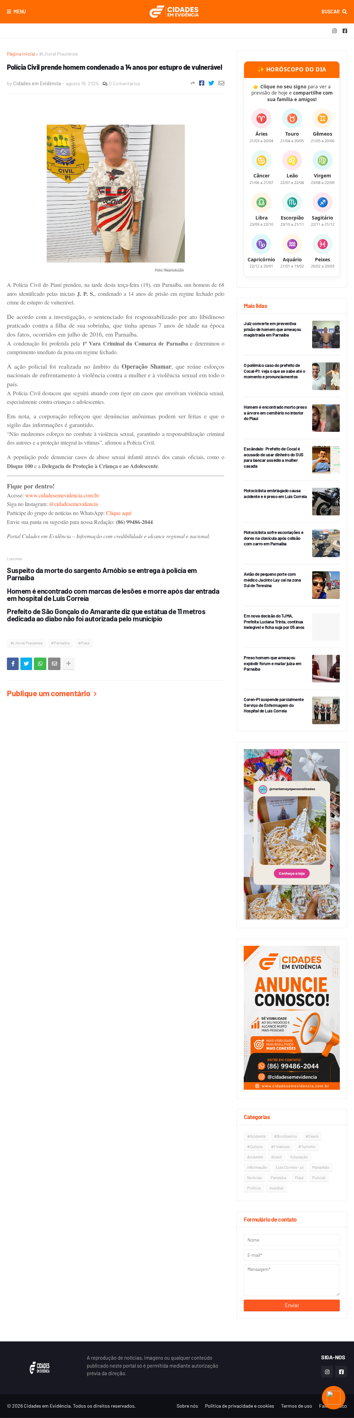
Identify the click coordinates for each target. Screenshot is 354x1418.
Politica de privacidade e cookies (239, 1406)
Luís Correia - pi (290, 1167)
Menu (19, 11)
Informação (257, 1167)
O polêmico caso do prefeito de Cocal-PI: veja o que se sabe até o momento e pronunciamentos (274, 371)
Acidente (255, 1156)
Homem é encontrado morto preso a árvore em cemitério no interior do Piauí (275, 412)
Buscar (331, 11)
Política (254, 1187)
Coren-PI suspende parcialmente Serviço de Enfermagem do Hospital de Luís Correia (274, 705)
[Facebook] (201, 83)
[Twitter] (211, 83)
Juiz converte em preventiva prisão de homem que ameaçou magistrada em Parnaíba (272, 329)
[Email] (221, 83)
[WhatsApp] (40, 664)
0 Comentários (124, 83)
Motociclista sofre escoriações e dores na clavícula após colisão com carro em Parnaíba (273, 538)
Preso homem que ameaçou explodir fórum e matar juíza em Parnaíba (272, 663)
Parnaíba (278, 1177)
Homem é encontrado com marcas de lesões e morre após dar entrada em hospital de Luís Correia (113, 594)
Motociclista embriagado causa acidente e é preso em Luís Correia (275, 493)
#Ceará (312, 1136)
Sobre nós (187, 1406)
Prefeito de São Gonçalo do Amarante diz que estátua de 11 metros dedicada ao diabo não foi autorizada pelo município (106, 615)
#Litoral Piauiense (58, 54)
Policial (318, 1177)
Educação (299, 1156)
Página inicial (21, 54)
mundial (276, 1187)
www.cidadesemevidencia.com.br (62, 495)
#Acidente (256, 1136)
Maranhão (320, 1167)
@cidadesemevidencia (73, 503)
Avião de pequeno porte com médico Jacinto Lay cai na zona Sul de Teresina (272, 580)
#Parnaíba (60, 642)
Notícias (254, 1177)
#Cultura (254, 1146)
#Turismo (307, 1146)
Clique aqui (118, 512)
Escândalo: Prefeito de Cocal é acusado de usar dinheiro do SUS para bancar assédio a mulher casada (274, 457)
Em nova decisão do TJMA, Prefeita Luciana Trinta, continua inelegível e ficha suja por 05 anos (274, 621)
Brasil (276, 1156)
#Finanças (280, 1146)
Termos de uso (296, 1406)
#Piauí (84, 642)
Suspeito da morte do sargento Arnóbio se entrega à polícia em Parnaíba (102, 573)
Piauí (299, 1177)
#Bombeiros (285, 1136)
